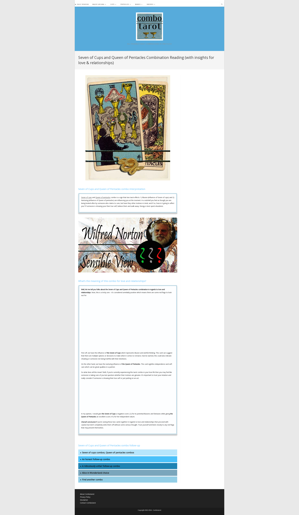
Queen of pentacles (103, 197)
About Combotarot (87, 494)
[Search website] (221, 4)
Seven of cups (86, 197)
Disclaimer (84, 500)
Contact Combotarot (88, 503)
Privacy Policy (85, 497)
